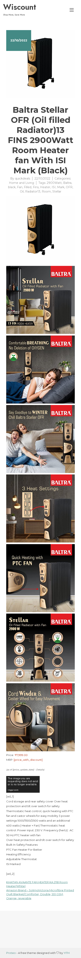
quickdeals (22, 178)
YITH (67, 952)
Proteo (11, 952)
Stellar (56, 191)
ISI (54, 187)
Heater (45, 187)
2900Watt (54, 183)
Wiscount (19, 7)
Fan (19, 187)
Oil (22, 191)
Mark (60, 187)
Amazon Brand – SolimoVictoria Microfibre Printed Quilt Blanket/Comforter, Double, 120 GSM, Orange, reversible (40, 894)
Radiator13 (32, 191)
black (12, 187)
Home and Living (21, 183)
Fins (36, 187)
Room (46, 191)
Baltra (67, 183)
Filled (27, 187)
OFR (69, 187)
